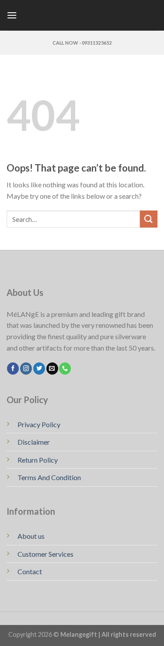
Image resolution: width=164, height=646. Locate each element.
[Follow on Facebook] (13, 368)
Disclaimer (33, 442)
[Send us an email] (52, 368)
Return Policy (37, 460)
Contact (29, 571)
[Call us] (65, 368)
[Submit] (148, 219)
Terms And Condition (49, 477)
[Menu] (12, 15)
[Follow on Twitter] (39, 368)
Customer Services (45, 554)
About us (31, 536)
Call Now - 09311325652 (82, 43)
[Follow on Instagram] (26, 368)
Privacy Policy (38, 424)
